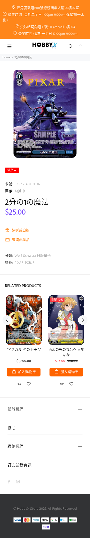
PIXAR (19, 263)
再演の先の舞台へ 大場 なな (66, 352)
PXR (28, 263)
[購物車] (80, 46)
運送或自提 (21, 230)
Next (83, 320)
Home (6, 57)
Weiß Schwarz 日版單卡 (32, 256)
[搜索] (71, 46)
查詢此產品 (21, 240)
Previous (7, 320)
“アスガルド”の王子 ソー (23, 352)
